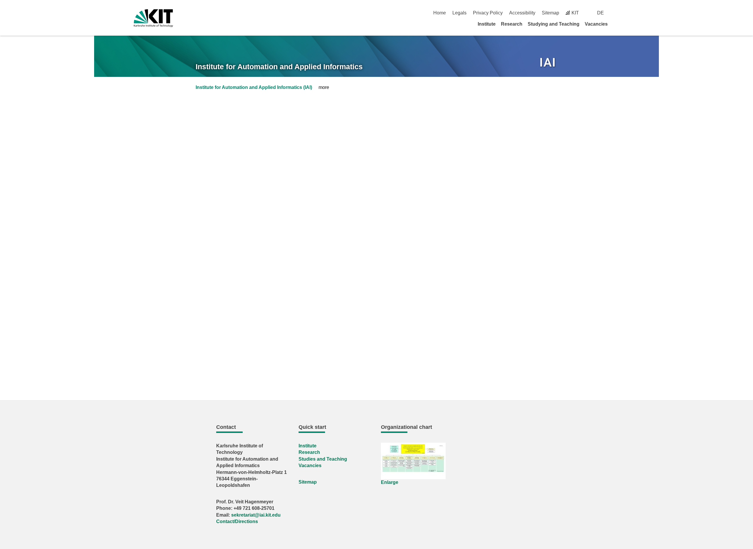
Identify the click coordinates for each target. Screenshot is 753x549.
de (600, 12)
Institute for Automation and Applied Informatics (279, 66)
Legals (459, 12)
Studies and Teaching (323, 459)
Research (511, 24)
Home (439, 12)
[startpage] (617, 24)
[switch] (617, 13)
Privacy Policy (488, 12)
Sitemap (550, 12)
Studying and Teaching (553, 24)
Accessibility (522, 12)
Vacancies (596, 24)
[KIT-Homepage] (153, 18)
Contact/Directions (237, 521)
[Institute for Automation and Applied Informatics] (548, 63)
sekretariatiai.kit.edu (256, 514)
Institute (487, 24)
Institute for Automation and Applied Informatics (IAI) (254, 87)
